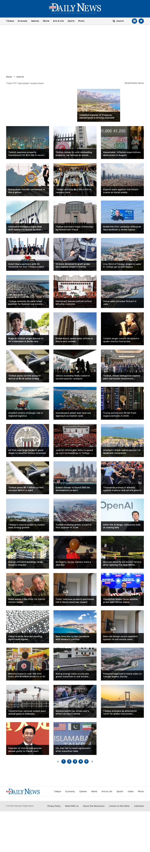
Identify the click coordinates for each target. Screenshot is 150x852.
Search (20, 77)
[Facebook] (134, 21)
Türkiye (10, 21)
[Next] (92, 761)
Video (131, 792)
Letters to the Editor (119, 806)
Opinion (35, 21)
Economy (22, 21)
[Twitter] (141, 21)
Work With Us (72, 806)
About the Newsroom (94, 806)
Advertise (139, 806)
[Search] (114, 21)
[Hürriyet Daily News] (75, 8)
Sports (71, 21)
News (9, 77)
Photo (81, 21)
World (46, 21)
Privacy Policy (54, 806)
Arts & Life (58, 21)
